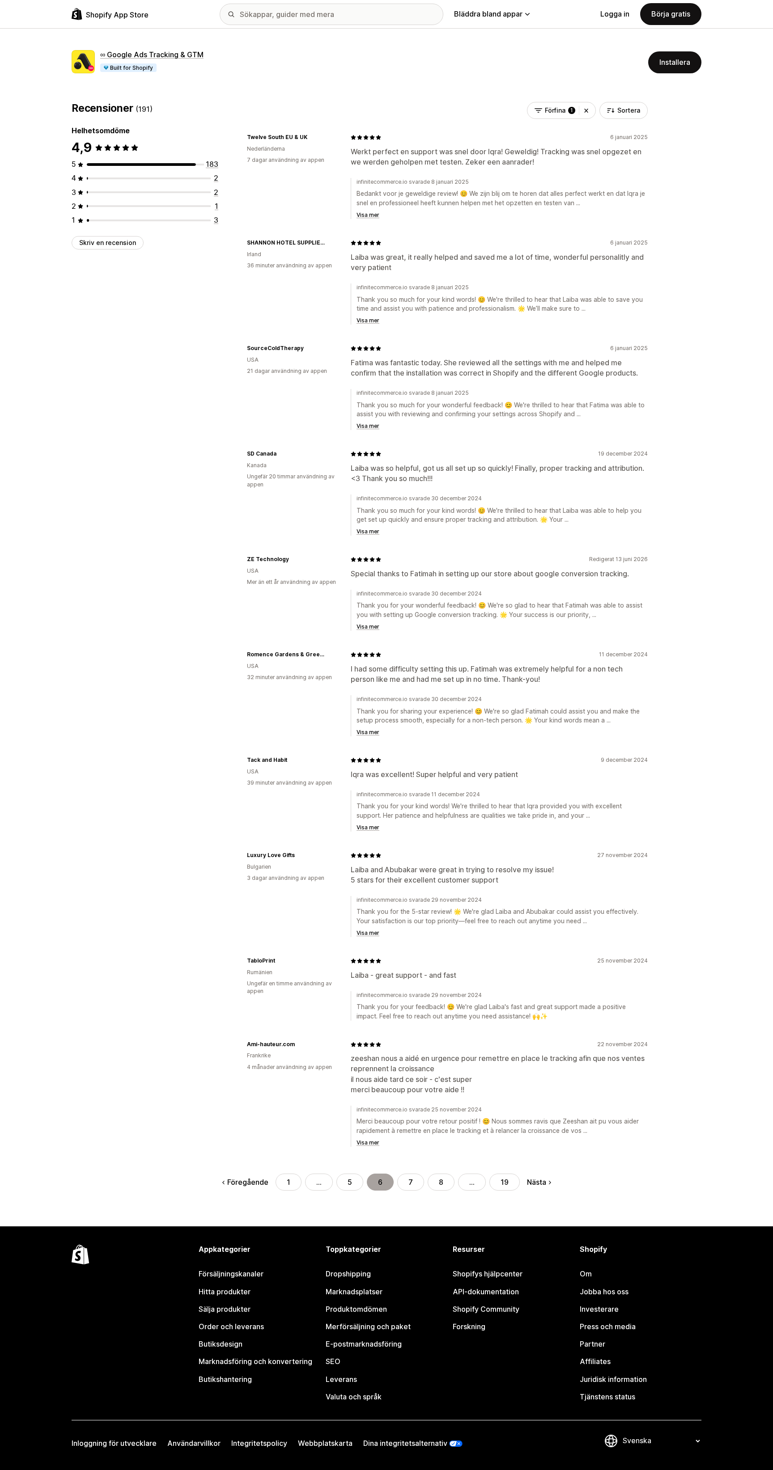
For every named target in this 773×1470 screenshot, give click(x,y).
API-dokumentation (486, 1291)
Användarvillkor (194, 1443)
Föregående (247, 1182)
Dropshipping (348, 1273)
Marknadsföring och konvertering (255, 1361)
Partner (592, 1343)
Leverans (341, 1379)
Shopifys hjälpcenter (487, 1273)
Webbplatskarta (325, 1443)
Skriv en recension (107, 242)
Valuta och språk (354, 1396)
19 (505, 1182)
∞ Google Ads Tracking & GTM (152, 54)
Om (586, 1273)
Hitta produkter (225, 1291)
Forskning (469, 1326)
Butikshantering (225, 1379)
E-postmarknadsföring (364, 1343)
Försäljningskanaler (231, 1273)
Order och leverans (231, 1326)
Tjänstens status (607, 1396)
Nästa (536, 1182)
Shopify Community (486, 1309)
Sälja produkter (225, 1309)
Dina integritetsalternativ (405, 1443)
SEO (333, 1361)
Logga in (614, 13)
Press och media (608, 1326)
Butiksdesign (220, 1343)
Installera (674, 62)
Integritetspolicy (259, 1443)
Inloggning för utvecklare (114, 1443)
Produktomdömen (356, 1309)
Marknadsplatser (354, 1291)
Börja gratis (670, 13)
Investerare (599, 1309)
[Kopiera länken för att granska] (312, 137)
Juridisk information (613, 1379)
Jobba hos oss (604, 1291)
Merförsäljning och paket (368, 1326)
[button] (586, 110)
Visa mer (368, 214)
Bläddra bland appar (488, 13)
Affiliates (595, 1361)
